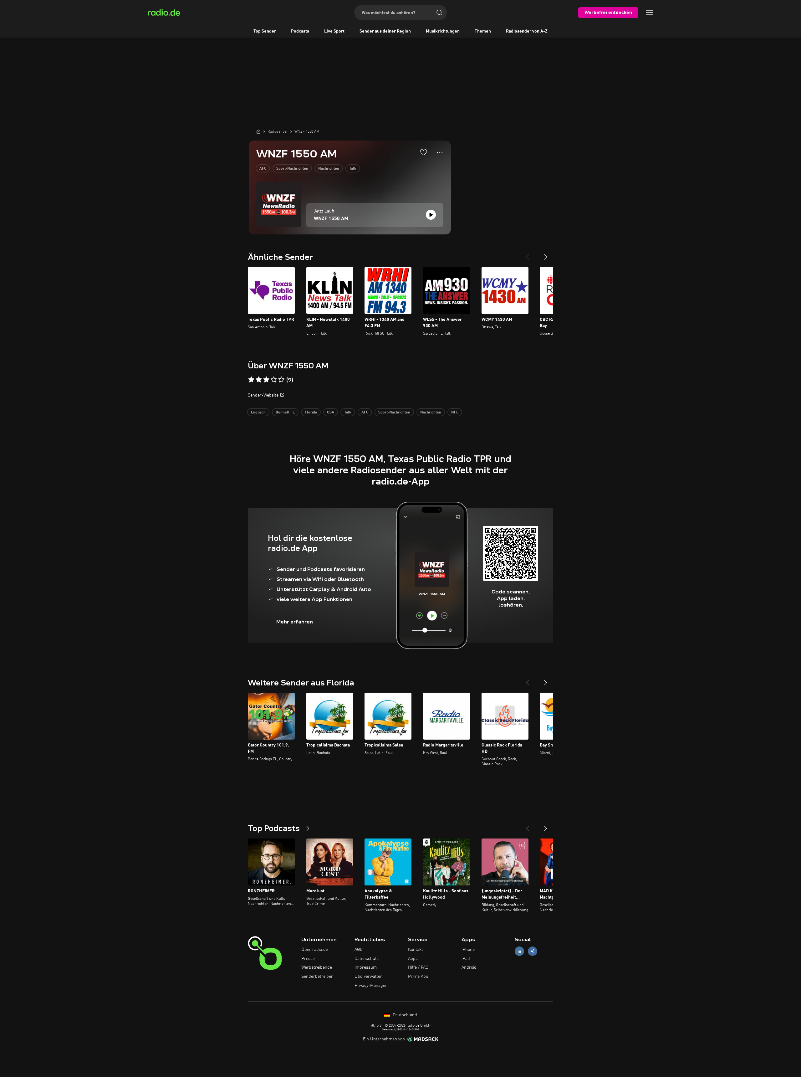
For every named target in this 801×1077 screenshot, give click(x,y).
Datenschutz (367, 958)
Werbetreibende (316, 967)
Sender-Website (263, 395)
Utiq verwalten (369, 976)
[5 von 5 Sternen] (281, 379)
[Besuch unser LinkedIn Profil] (519, 951)
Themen (483, 31)
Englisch (258, 412)
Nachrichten (328, 169)
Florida (311, 412)
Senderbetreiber (317, 976)
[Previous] (527, 254)
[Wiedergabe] (431, 215)
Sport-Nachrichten (292, 169)
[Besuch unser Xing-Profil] (532, 951)
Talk (352, 169)
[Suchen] (439, 12)
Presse (308, 958)
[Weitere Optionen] (439, 152)
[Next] (545, 254)
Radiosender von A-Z (527, 31)
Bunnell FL (285, 412)
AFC (262, 169)
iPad (466, 958)
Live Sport (334, 31)
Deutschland (404, 1015)
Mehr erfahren (294, 621)
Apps (413, 958)
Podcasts (300, 31)
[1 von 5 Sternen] (251, 379)
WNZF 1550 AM (331, 218)
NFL (454, 412)
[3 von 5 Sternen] (266, 379)
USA (330, 412)
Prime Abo (418, 976)
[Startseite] (258, 131)
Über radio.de (314, 949)
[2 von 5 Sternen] (259, 379)
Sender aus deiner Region (385, 31)
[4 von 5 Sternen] (274, 379)
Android (469, 967)
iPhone (468, 949)
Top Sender (264, 31)
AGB (359, 949)
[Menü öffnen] (649, 12)
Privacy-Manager (371, 985)
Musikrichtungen (443, 31)
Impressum (366, 967)
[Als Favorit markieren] (424, 152)
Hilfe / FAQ (418, 967)
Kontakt (415, 949)
